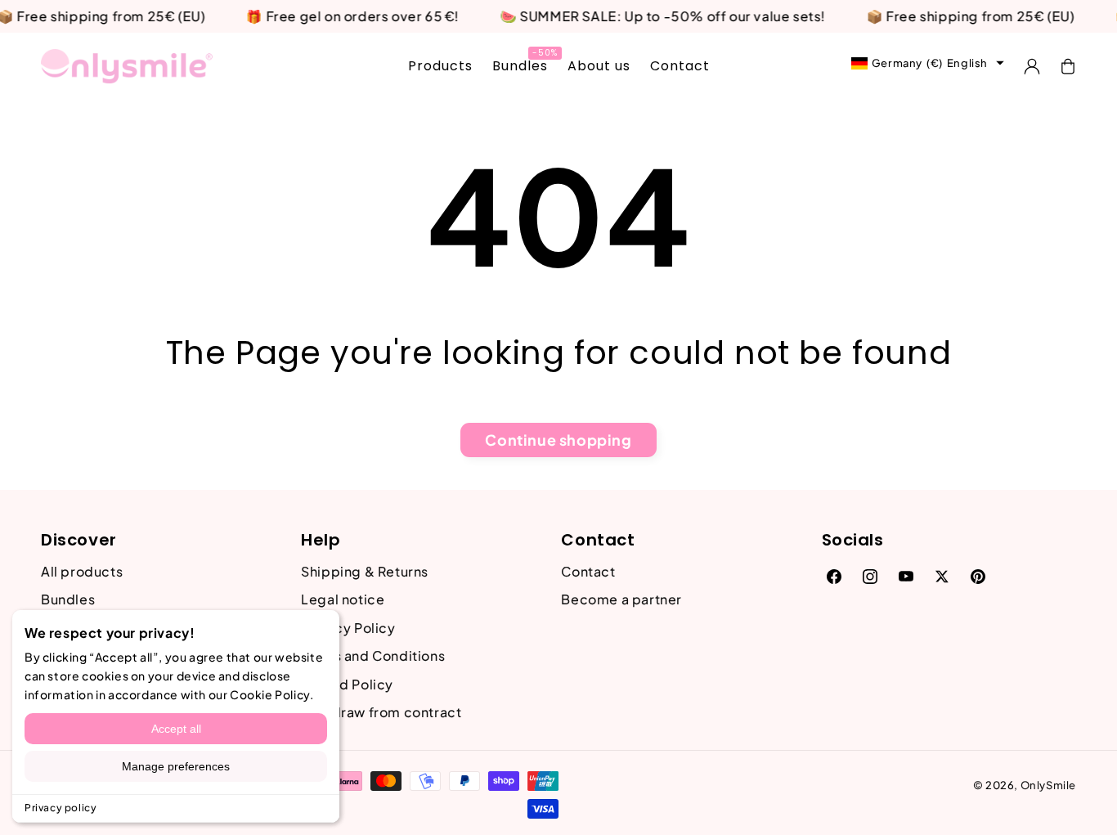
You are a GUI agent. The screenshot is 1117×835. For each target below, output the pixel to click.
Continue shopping (558, 439)
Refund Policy (347, 684)
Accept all (176, 728)
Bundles (68, 599)
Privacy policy (60, 807)
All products (82, 571)
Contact (588, 571)
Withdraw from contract (381, 712)
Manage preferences (176, 766)
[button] (1068, 66)
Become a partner (621, 599)
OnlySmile (1048, 785)
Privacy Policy (348, 627)
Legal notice (342, 599)
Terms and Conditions (373, 655)
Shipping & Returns (364, 571)
